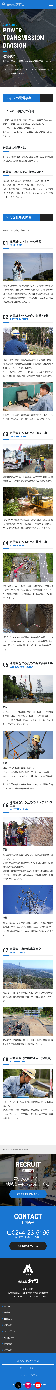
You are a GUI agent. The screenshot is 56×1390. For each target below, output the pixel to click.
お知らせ (8, 1325)
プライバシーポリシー (28, 1368)
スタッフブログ (11, 1331)
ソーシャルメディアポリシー (28, 1375)
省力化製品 (9, 1337)
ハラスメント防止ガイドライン (28, 1361)
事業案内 (8, 1312)
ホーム (7, 1306)
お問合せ (8, 1350)
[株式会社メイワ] (13, 4)
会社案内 (8, 1319)
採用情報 (8, 1344)
